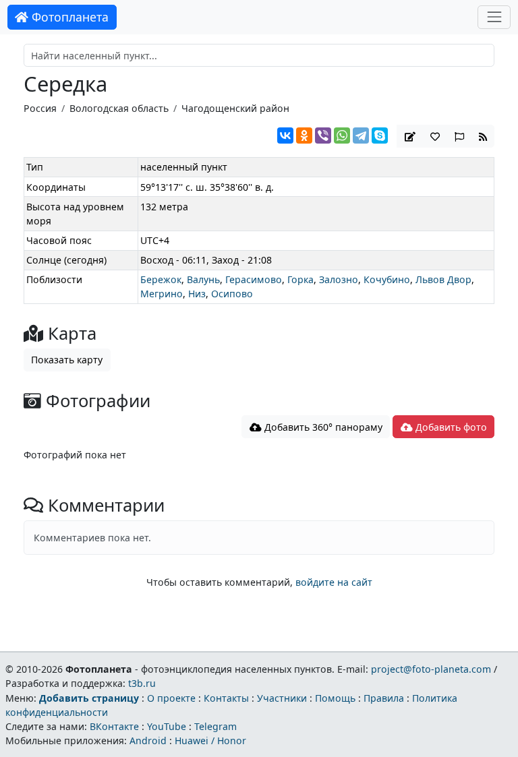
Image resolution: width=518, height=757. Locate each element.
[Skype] (380, 135)
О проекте (171, 698)
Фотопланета (68, 17)
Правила (384, 698)
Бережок (160, 279)
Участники (282, 698)
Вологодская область (119, 108)
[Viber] (323, 135)
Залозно (338, 279)
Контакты (226, 698)
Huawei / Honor (210, 740)
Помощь (335, 698)
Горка (300, 279)
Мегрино (161, 293)
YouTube (166, 726)
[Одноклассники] (304, 135)
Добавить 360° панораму (322, 427)
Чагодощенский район (235, 108)
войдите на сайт (333, 582)
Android (148, 740)
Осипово (232, 293)
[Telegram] (361, 135)
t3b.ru (142, 683)
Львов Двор (443, 279)
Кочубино (387, 279)
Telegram (215, 726)
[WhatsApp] (342, 135)
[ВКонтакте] (285, 135)
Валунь (203, 279)
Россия (40, 108)
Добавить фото (450, 427)
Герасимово (253, 279)
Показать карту (67, 359)
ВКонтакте (114, 726)
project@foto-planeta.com (431, 669)
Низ (197, 293)
